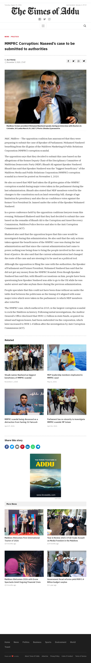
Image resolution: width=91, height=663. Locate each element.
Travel (7, 647)
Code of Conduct (67, 656)
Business (37, 642)
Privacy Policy (54, 656)
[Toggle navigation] (43, 25)
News (7, 37)
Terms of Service (80, 656)
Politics (15, 37)
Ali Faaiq (11, 60)
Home (7, 642)
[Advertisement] (45, 611)
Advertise (45, 656)
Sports (48, 642)
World (73, 642)
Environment (60, 642)
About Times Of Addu (32, 656)
